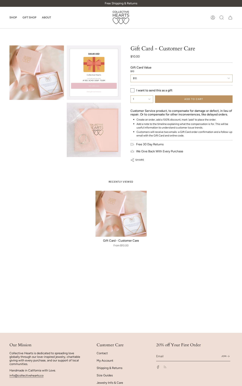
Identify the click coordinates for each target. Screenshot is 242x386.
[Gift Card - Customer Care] (121, 214)
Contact (102, 353)
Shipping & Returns (109, 368)
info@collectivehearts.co (26, 375)
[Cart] (230, 17)
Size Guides (105, 375)
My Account (105, 360)
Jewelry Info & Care (110, 382)
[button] (13, 18)
